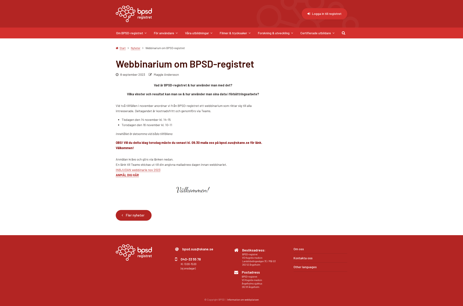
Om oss (299, 249)
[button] (343, 33)
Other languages (305, 267)
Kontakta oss (303, 258)
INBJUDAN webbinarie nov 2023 (138, 170)
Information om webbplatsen (243, 299)
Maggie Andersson (166, 74)
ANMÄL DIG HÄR (127, 175)
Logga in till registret (326, 14)
